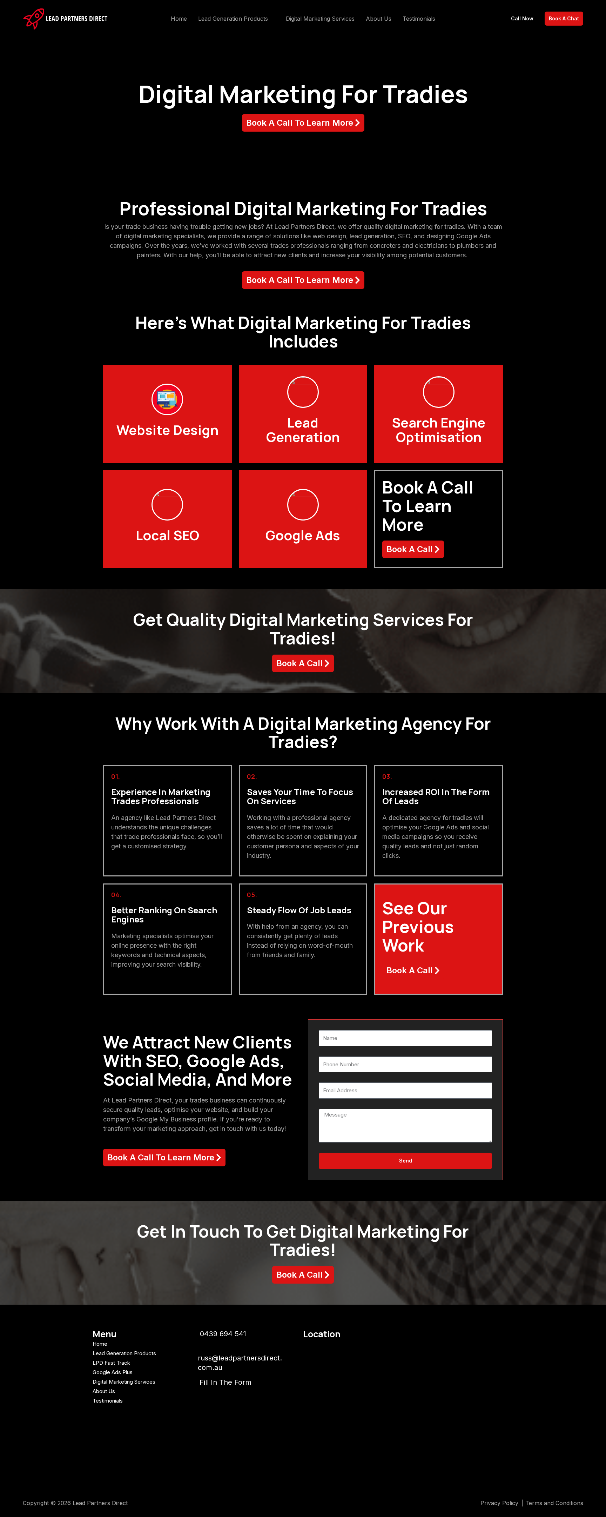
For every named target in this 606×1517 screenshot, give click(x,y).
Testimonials (108, 1400)
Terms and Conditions (554, 1502)
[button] (271, 18)
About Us (104, 1391)
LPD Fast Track (111, 1362)
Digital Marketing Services (124, 1381)
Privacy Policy (500, 1502)
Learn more (167, 437)
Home (100, 1343)
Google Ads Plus (113, 1372)
